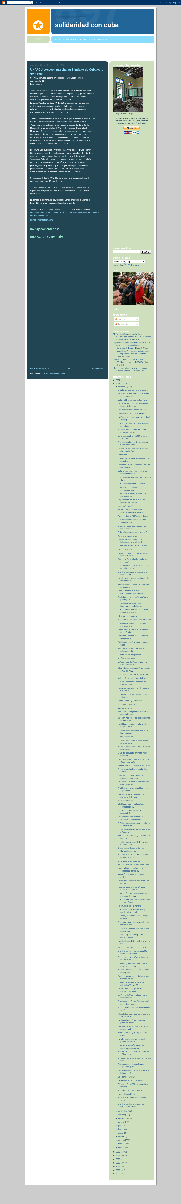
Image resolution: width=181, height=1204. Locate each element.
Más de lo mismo (125, 708)
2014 (118, 1155)
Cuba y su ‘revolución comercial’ (131, 483)
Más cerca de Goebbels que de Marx (134, 947)
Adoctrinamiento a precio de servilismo (134, 619)
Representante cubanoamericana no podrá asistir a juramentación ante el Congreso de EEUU (131, 345)
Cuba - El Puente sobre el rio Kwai (132, 400)
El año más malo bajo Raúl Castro (132, 546)
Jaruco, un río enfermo (127, 536)
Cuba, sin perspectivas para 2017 (132, 532)
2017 (118, 380)
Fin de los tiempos (125, 549)
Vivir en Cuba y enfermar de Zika (132, 678)
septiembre (123, 1118)
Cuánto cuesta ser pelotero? (130, 655)
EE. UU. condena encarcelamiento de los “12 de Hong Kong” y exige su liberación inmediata (132, 336)
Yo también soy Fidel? (127, 506)
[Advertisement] (91, 53)
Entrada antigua (97, 368)
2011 (118, 1166)
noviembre (123, 1111)
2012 (118, 1163)
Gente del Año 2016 (126, 1094)
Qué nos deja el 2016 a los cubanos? (134, 516)
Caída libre (122, 455)
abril (120, 1136)
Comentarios (122, 324)
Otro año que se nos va (128, 616)
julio (120, 1126)
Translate (135, 265)
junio (120, 1129)
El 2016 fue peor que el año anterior (133, 390)
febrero (121, 1144)
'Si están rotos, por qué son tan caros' (134, 765)
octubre (121, 1115)
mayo (121, 1133)
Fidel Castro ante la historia (129, 906)
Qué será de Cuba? (126, 1077)
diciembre (122, 387)
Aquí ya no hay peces (127, 658)
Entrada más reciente (39, 368)
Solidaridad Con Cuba (87, 24)
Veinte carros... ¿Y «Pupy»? (130, 701)
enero (121, 1147)
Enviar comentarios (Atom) (54, 374)
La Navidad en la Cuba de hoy (131, 1080)
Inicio (70, 368)
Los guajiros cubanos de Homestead (133, 413)
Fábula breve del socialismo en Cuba (133, 674)
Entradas (121, 319)
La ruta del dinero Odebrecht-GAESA (134, 410)
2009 (118, 1174)
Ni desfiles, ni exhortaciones (130, 1090)
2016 (118, 384)
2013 (118, 1159)
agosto (121, 1122)
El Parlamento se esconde (129, 704)
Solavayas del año (125, 801)
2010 (118, 1170)
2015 (118, 1152)
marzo (121, 1140)
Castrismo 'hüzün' (125, 737)
